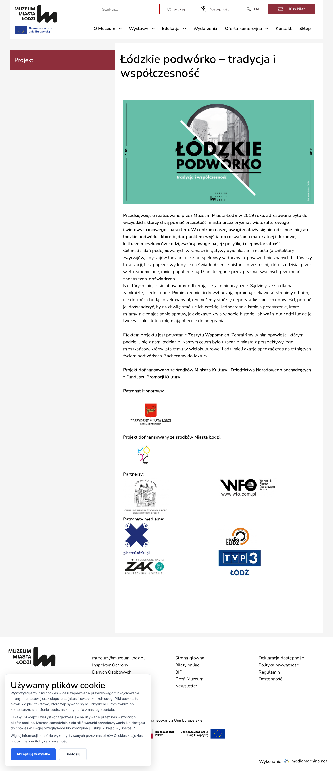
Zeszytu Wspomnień (208, 335)
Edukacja (171, 28)
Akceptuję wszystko (33, 754)
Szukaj (179, 9)
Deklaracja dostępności (281, 658)
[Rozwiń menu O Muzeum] (120, 28)
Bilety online (187, 665)
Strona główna (189, 658)
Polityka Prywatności (51, 741)
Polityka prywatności (279, 665)
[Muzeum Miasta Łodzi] (35, 14)
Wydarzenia (205, 28)
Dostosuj (72, 754)
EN (256, 9)
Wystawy (138, 28)
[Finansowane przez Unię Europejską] (33, 29)
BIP (178, 672)
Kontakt (284, 28)
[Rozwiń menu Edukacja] (184, 28)
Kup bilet (297, 9)
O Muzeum (104, 28)
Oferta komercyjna (243, 28)
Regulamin (269, 672)
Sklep (305, 28)
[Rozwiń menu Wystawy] (153, 28)
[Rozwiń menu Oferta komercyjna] (267, 28)
